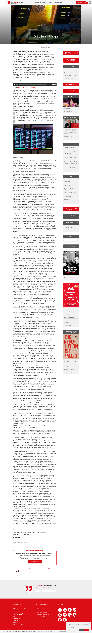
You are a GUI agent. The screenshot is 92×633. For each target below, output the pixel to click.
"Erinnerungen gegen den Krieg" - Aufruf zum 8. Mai (71, 53)
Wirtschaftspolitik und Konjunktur (21, 534)
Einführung (66, 366)
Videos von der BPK (68, 230)
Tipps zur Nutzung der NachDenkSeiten (19, 613)
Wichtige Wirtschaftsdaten (69, 202)
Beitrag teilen (14, 105)
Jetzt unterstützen (83, 2)
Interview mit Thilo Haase (69, 78)
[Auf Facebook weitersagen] (14, 118)
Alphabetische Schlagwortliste (71, 216)
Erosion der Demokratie (41, 532)
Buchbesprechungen (68, 372)
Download (32, 87)
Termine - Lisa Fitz (68, 111)
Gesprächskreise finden (49, 591)
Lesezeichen (66, 314)
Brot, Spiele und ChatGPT (69, 167)
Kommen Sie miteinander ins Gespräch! (45, 587)
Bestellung (66, 322)
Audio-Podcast (31, 532)
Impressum (17, 622)
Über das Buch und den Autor (70, 361)
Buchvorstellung (67, 277)
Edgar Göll (49, 47)
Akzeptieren (86, 629)
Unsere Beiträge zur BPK (69, 227)
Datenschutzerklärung (19, 624)
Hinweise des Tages (26, 571)
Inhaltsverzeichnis (68, 311)
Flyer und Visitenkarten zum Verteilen (71, 209)
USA (50, 540)
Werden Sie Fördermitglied (43, 614)
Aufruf (65, 70)
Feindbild (26, 540)
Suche (90, 2)
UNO (48, 540)
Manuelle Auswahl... (70, 629)
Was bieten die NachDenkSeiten (71, 60)
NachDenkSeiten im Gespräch (71, 117)
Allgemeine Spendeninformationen (42, 611)
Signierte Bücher (67, 325)
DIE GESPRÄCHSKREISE (46, 586)
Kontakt (16, 620)
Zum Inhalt (66, 364)
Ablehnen (81, 629)
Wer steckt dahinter (19, 611)
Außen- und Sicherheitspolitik (20, 532)
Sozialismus (43, 540)
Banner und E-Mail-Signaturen (18, 617)
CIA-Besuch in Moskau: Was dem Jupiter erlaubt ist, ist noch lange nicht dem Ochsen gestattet (71, 163)
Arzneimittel (16, 540)
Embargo (21, 540)
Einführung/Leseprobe (69, 317)
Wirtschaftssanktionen (24, 542)
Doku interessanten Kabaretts (70, 192)
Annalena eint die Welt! (69, 170)
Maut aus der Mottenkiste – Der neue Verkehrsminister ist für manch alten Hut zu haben (71, 157)
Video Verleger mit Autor (69, 369)
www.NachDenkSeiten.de (15, 631)
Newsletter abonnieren (71, 84)
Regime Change (36, 540)
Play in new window (23, 87)
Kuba (30, 540)
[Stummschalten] (51, 84)
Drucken (14, 109)
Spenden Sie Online (41, 616)
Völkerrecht (16, 542)
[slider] (54, 84)
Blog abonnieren (71, 91)
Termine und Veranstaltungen (70, 72)
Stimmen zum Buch (68, 319)
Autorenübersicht (71, 246)
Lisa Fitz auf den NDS (71, 96)
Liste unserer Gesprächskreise (70, 75)
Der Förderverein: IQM (42, 608)
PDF (14, 113)
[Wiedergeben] (14, 84)
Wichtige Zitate (67, 199)
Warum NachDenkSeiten (20, 608)
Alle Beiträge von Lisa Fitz (69, 108)
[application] (35, 84)
